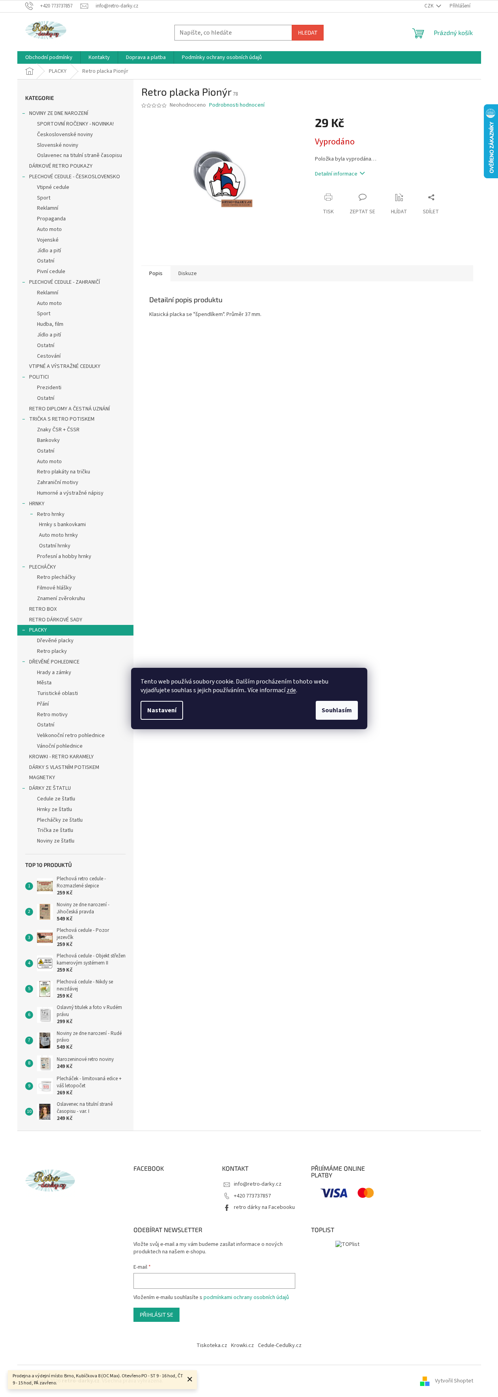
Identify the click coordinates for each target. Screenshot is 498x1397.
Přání (43, 704)
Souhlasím (337, 710)
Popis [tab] (156, 273)
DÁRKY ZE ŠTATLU (50, 788)
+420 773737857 (252, 1196)
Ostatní (45, 261)
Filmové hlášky (54, 588)
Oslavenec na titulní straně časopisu (79, 155)
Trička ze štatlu (55, 830)
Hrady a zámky (54, 672)
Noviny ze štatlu (55, 841)
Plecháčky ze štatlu (60, 820)
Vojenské (48, 240)
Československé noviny (65, 135)
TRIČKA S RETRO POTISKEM (61, 419)
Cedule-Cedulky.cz (280, 1345)
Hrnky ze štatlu (54, 809)
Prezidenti (49, 388)
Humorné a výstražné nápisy (70, 493)
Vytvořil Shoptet (454, 1381)
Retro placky (52, 651)
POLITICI (39, 377)
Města (44, 683)
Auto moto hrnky (58, 535)
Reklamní (47, 208)
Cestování (49, 356)
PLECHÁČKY (42, 567)
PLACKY (38, 630)
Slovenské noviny (57, 145)
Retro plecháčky (56, 577)
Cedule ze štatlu (56, 799)
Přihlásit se (156, 1314)
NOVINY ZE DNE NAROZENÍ (58, 113)
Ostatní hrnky (54, 546)
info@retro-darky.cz (257, 1184)
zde (291, 690)
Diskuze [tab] (187, 273)
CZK (429, 5)
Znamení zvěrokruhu (61, 598)
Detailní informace (336, 174)
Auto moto (49, 229)
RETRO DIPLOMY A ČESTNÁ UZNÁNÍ (69, 409)
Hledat (307, 32)
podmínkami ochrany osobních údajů (246, 1297)
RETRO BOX (43, 609)
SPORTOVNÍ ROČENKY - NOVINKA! (75, 124)
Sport (43, 198)
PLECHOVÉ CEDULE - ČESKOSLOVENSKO (74, 177)
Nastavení (161, 710)
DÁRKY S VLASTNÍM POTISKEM (64, 767)
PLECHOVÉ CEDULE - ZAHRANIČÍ (64, 282)
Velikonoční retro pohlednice (71, 735)
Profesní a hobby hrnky (64, 556)
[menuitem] (48, 57)
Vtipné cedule (53, 187)
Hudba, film (50, 324)
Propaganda (51, 219)
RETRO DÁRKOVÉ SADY (55, 620)
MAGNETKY (42, 778)
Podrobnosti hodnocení (237, 105)
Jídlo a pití (49, 251)
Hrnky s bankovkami (62, 524)
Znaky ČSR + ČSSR (58, 430)
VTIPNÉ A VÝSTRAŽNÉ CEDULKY (64, 366)
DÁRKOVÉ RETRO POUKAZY (61, 166)
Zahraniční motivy (57, 482)
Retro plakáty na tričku (63, 472)
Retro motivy (52, 715)
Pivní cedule (51, 271)
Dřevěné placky (55, 641)
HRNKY (36, 504)
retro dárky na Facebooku (264, 1207)
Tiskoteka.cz (211, 1345)
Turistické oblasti (57, 693)
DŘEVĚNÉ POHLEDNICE (54, 662)
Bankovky (48, 440)
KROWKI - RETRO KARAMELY (61, 757)
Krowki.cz (242, 1345)
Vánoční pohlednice (60, 746)
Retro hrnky (51, 514)
